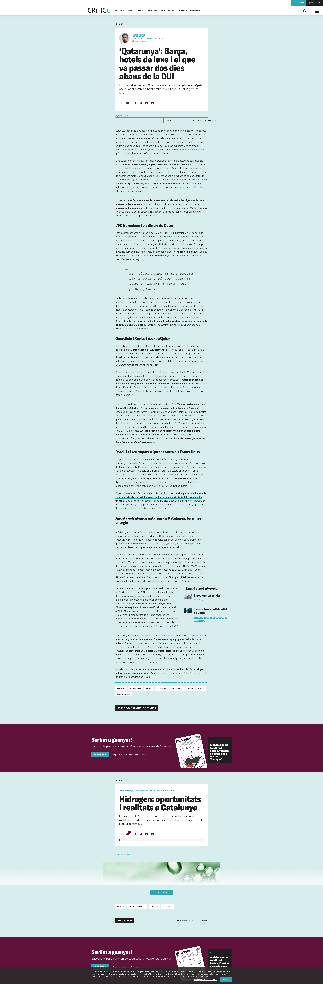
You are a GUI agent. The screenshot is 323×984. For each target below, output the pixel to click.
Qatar (190, 688)
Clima (140, 10)
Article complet (162, 893)
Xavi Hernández (123, 694)
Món (163, 10)
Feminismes (151, 10)
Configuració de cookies (205, 980)
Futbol (149, 688)
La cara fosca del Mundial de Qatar (210, 611)
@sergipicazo (140, 41)
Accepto (225, 980)
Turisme (201, 688)
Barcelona (121, 688)
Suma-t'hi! (99, 755)
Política (119, 10)
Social (130, 10)
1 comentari (126, 920)
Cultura (183, 10)
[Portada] (99, 10)
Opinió (119, 24)
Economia (195, 10)
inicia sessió (139, 754)
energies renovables (137, 907)
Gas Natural (162, 688)
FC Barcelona (135, 688)
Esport (172, 10)
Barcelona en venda (207, 595)
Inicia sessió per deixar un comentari (138, 708)
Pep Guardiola (177, 688)
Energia (120, 907)
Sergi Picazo (139, 35)
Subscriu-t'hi (298, 3)
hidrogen (154, 907)
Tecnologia (167, 907)
